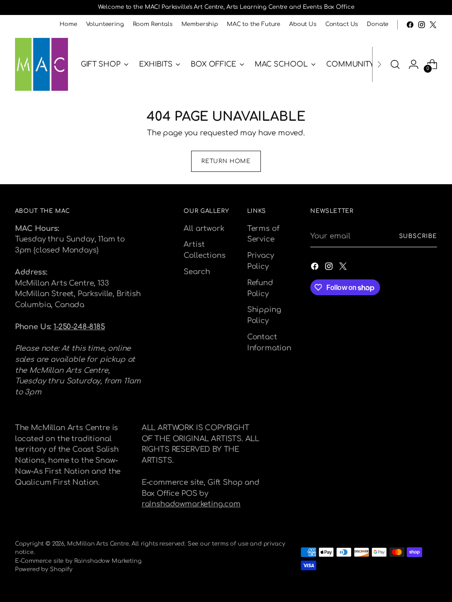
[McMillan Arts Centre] (41, 64)
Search (197, 272)
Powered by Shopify (43, 569)
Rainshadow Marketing (108, 561)
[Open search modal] (395, 64)
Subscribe (418, 236)
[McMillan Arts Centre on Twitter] (433, 25)
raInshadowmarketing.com (191, 504)
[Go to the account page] (413, 64)
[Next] (379, 64)
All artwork (204, 228)
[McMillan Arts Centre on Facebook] (410, 25)
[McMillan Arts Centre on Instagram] (422, 25)
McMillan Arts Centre (98, 544)
